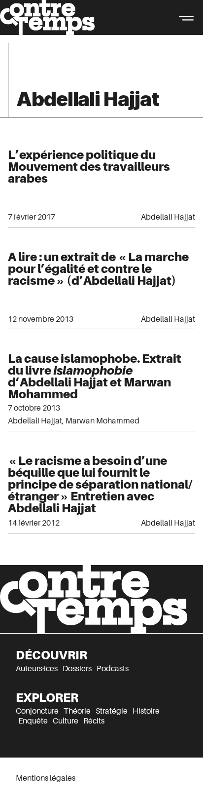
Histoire (146, 711)
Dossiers (77, 668)
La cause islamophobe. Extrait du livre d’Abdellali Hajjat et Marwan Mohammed (94, 376)
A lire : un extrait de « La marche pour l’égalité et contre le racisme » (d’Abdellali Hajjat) (98, 268)
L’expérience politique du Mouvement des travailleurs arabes (89, 166)
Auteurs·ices (37, 668)
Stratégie (112, 711)
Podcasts (113, 668)
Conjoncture (37, 711)
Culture (65, 721)
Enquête (33, 721)
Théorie (77, 711)
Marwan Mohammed (102, 421)
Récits (93, 721)
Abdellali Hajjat (168, 217)
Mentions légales (45, 778)
